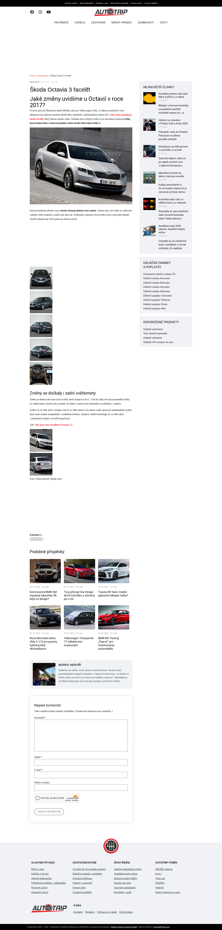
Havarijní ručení (39, 892)
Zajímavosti (146, 22)
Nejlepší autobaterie (152, 337)
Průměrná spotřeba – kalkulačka (48, 883)
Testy (164, 22)
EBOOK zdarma (164, 869)
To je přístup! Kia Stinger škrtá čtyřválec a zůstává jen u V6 (79, 595)
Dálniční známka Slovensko (156, 278)
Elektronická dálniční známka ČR (159, 274)
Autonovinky (42, 76)
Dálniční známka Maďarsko (156, 291)
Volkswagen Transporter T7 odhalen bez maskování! (79, 642)
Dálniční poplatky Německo (156, 300)
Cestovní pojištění (150, 3)
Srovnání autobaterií (125, 887)
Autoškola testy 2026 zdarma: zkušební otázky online (172, 229)
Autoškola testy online (126, 874)
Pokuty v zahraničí (82, 883)
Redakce (90, 912)
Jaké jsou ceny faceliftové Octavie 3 (53, 425)
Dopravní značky (71, 3)
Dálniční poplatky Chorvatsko (157, 295)
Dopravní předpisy (82, 878)
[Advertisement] (111, 50)
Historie (159, 887)
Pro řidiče (61, 22)
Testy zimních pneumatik (119, 3)
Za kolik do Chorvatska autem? (89, 869)
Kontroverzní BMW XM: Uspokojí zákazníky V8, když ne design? (43, 595)
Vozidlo (80, 22)
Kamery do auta (122, 883)
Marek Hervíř (34, 82)
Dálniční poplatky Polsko (155, 304)
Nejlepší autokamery (153, 329)
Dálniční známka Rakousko (156, 282)
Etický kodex (126, 912)
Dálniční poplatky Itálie (154, 308)
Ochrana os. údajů (107, 912)
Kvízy (158, 874)
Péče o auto (37, 869)
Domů (32, 76)
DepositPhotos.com (162, 927)
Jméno (38, 757)
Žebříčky (160, 883)
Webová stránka (42, 782)
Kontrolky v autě (102, 3)
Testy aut (160, 878)
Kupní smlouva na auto (167, 892)
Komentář (40, 718)
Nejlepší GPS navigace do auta (158, 342)
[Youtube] (48, 12)
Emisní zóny (79, 887)
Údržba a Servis (39, 874)
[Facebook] (32, 12)
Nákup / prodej (121, 22)
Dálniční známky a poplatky (87, 874)
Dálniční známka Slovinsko (156, 287)
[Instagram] (40, 12)
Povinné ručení (136, 3)
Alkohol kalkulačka (86, 3)
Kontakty (78, 912)
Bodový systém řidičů (125, 878)
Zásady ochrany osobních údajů (124, 927)
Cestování (98, 22)
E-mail (38, 770)
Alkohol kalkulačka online (128, 869)
